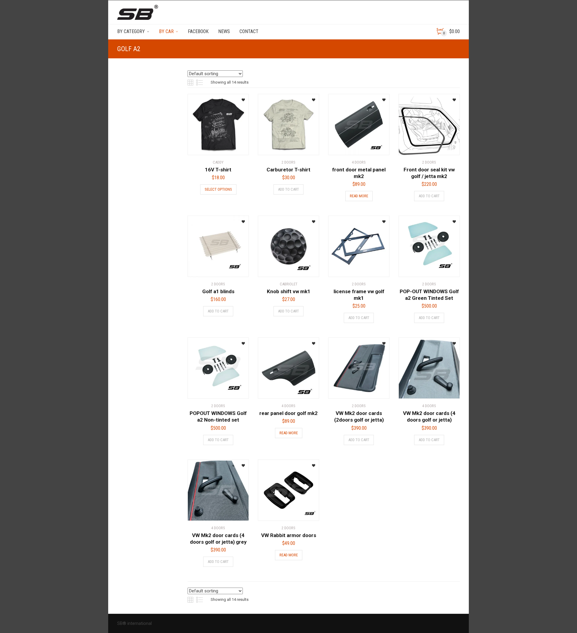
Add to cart (288, 189)
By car (166, 31)
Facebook (198, 31)
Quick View (204, 147)
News (224, 31)
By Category (131, 31)
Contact (249, 31)
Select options (218, 189)
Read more (359, 196)
